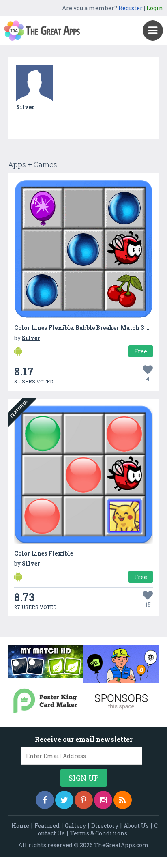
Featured (47, 825)
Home (20, 825)
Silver (25, 107)
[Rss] (122, 800)
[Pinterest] (84, 800)
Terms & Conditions (98, 833)
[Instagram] (103, 800)
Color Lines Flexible (43, 553)
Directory (104, 825)
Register (130, 8)
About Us (136, 825)
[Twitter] (64, 800)
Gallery (75, 825)
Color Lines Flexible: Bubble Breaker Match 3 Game (87, 328)
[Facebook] (45, 800)
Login (154, 8)
